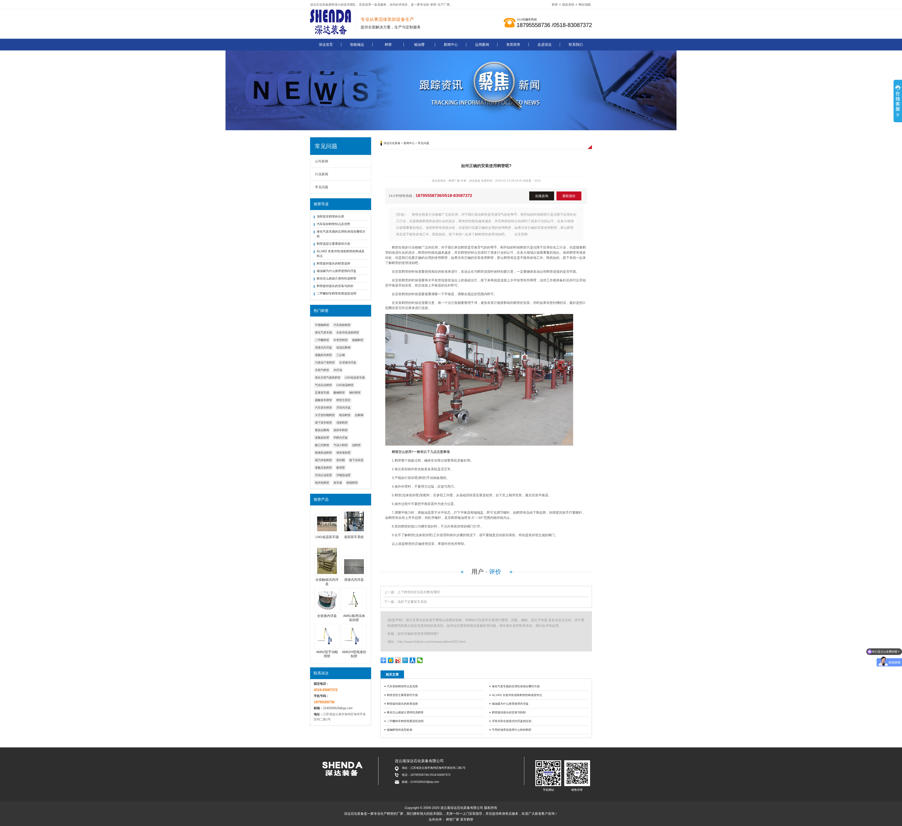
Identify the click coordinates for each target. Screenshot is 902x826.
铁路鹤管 (352, 482)
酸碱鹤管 (339, 392)
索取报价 (568, 196)
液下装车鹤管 (323, 422)
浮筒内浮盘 (343, 407)
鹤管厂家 (452, 819)
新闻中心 (451, 44)
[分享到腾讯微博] (405, 660)
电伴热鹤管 (322, 482)
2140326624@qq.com (338, 708)
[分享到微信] (420, 660)
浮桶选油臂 (343, 475)
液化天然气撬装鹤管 (327, 377)
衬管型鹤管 (341, 340)
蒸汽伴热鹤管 (323, 460)
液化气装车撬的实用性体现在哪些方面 (516, 686)
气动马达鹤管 (323, 385)
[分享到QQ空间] (391, 660)
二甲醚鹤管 (322, 340)
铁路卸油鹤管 (323, 452)
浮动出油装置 (323, 475)
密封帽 (340, 460)
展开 (898, 103)
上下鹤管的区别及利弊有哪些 (418, 592)
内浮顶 (338, 370)
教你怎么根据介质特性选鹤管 (336, 278)
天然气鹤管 (322, 370)
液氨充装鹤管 (323, 467)
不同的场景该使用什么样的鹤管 (511, 729)
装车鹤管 (466, 819)
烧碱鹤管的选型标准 (399, 729)
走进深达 (544, 44)
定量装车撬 (322, 392)
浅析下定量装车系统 (412, 602)
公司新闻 (321, 161)
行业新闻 (321, 174)
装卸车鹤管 (341, 430)
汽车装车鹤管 (323, 407)
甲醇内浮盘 (341, 437)
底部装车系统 (354, 537)
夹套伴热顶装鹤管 (347, 332)
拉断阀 (359, 415)
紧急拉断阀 (322, 430)
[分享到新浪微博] (398, 660)
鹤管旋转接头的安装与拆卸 (335, 286)
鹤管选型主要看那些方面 (333, 243)
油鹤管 (356, 445)
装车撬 (338, 482)
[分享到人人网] (413, 660)
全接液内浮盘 (327, 616)
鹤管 (433, 4)
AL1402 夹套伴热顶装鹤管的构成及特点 (517, 695)
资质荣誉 (513, 44)
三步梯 (340, 355)
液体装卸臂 (343, 452)
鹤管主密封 (343, 400)
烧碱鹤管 (357, 340)
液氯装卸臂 (322, 437)
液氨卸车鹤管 (323, 355)
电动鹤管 (344, 415)
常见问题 (321, 187)
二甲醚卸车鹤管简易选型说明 (336, 293)
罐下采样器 (356, 460)
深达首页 (326, 44)
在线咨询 (541, 196)
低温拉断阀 (343, 347)
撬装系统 (568, 4)
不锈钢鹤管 (322, 325)
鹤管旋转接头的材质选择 (333, 263)
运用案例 (482, 44)
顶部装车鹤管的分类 (330, 216)
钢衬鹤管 (355, 392)
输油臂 (419, 44)
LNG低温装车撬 (355, 377)
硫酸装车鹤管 (323, 400)
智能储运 (357, 44)
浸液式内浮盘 (323, 347)
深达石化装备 (392, 143)
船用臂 (340, 467)
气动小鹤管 (341, 445)
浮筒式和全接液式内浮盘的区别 (511, 721)
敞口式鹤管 (322, 445)
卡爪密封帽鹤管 (325, 415)
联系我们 (576, 44)
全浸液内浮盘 (347, 362)
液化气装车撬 (323, 332)
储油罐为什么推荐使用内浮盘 (336, 271)
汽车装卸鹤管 (342, 325)
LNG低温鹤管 (345, 385)
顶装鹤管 (342, 422)
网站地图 (585, 4)
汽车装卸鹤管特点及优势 (333, 224)
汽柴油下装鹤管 (325, 362)
